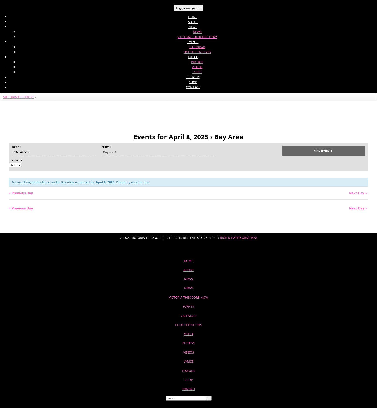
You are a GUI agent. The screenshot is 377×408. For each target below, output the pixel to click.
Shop (193, 82)
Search (106, 147)
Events (193, 42)
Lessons (193, 77)
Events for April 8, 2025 (171, 136)
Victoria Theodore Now (197, 37)
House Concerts (197, 52)
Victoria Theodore (18, 97)
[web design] (188, 247)
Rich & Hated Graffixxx (238, 238)
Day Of (16, 147)
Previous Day (21, 193)
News (192, 27)
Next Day (358, 193)
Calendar (197, 47)
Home (192, 17)
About (193, 22)
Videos (197, 67)
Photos (197, 62)
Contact (193, 87)
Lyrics (197, 72)
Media (193, 57)
